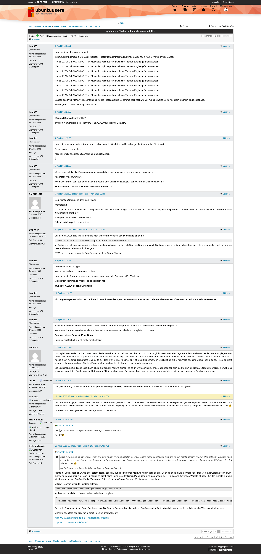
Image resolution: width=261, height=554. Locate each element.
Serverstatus (144, 549)
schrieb (69, 425)
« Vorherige (207, 36)
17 (38, 60)
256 (39, 218)
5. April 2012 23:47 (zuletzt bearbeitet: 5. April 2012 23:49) (80, 229)
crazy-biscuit (36, 419)
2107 (39, 391)
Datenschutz (122, 549)
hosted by (32, 2)
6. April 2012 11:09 (63, 260)
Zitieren (226, 46)
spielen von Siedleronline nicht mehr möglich (80, 26)
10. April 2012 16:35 (63, 319)
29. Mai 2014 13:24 (63, 380)
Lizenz (105, 549)
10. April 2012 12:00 (63, 293)
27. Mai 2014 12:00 (63, 347)
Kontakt (112, 549)
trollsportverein (37, 446)
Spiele (56, 26)
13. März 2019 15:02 (64, 419)
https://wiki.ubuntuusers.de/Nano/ (71, 522)
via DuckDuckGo (226, 26)
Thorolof (33, 347)
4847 (39, 440)
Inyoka (40, 547)
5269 (39, 240)
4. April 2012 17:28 (63, 112)
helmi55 (33, 46)
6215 (39, 463)
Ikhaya (203, 6)
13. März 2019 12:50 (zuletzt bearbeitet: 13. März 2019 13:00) (82, 396)
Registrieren (228, 2)
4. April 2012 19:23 (63, 138)
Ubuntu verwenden (43, 26)
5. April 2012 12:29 (63, 166)
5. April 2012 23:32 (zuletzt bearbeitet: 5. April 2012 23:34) (80, 194)
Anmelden (216, 2)
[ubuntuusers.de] (46, 13)
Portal (175, 6)
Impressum (133, 549)
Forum (185, 6)
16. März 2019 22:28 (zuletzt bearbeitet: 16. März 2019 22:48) (82, 446)
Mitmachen (226, 6)
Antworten (36, 39)
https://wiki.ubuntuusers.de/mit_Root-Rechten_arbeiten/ (82, 518)
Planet (213, 6)
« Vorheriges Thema (204, 537)
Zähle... (40, 410)
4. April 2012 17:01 (63, 46)
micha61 (33, 396)
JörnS (32, 380)
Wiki (194, 6)
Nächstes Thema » (224, 537)
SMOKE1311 (35, 194)
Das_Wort (34, 229)
